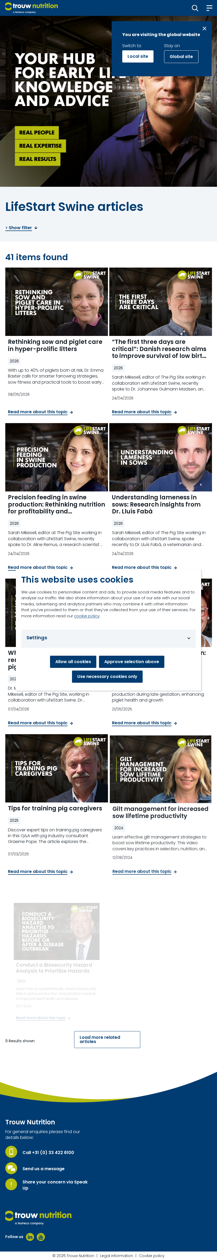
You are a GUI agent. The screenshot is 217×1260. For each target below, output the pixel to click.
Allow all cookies (73, 662)
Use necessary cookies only (107, 676)
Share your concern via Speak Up (55, 1185)
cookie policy (87, 616)
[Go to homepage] (31, 8)
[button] (195, 8)
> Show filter (18, 228)
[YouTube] (41, 1237)
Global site (181, 57)
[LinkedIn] (30, 1237)
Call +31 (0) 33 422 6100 (48, 1153)
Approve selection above (131, 662)
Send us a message (43, 1169)
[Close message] (204, 28)
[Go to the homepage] (38, 1218)
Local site (138, 56)
